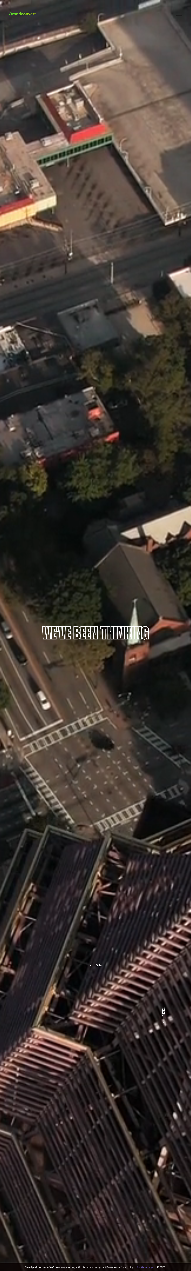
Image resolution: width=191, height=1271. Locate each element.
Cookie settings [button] (145, 1267)
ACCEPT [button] (161, 1267)
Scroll (163, 1011)
